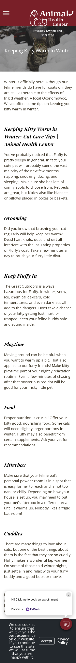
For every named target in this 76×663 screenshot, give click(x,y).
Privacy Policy (63, 641)
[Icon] (71, 13)
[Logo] (49, 19)
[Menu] (6, 13)
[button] (66, 624)
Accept (46, 640)
